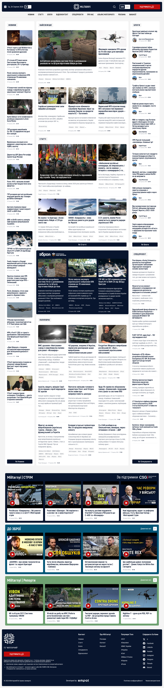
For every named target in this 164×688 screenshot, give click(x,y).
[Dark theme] (29, 6)
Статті (40, 14)
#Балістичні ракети (44, 371)
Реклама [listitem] (103, 639)
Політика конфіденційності (133, 681)
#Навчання (48, 79)
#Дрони (112, 67)
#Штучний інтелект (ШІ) (58, 308)
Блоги (49, 14)
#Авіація (48, 410)
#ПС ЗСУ (111, 448)
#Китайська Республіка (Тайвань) (77, 374)
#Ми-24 (91, 448)
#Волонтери (120, 305)
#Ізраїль (63, 410)
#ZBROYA (68, 79)
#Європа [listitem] (124, 661)
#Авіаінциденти (103, 448)
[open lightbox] (25, 494)
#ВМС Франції (48, 453)
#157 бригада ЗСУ (119, 184)
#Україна (41, 79)
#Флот (59, 456)
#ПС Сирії (49, 413)
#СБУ (112, 308)
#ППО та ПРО (42, 456)
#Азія (70, 371)
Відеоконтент (62, 14)
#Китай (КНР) (88, 371)
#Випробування (103, 371)
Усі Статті (82, 244)
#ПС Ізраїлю (42, 413)
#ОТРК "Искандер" (53, 374)
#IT (53, 305)
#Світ (100, 67)
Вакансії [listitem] (103, 646)
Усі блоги (145, 244)
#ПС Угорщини (72, 451)
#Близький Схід (43, 126)
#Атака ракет (55, 369)
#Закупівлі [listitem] (125, 643)
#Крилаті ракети (43, 374)
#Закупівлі (118, 67)
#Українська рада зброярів (75, 308)
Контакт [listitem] (103, 643)
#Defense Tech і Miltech (58, 79)
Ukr (122, 7)
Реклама (121, 14)
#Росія (116, 127)
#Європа (106, 67)
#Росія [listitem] (123, 664)
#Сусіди (124, 413)
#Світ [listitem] (123, 653)
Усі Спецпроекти (145, 461)
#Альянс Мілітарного (110, 305)
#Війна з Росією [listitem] (126, 657)
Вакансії (132, 14)
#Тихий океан (72, 377)
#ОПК (82, 305)
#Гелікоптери (78, 448)
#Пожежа (107, 413)
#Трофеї (110, 374)
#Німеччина (52, 190)
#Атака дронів (102, 410)
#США (105, 374)
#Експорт (77, 305)
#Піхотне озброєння (113, 371)
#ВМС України (53, 371)
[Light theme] (26, 6)
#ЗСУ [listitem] (123, 639)
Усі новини (19, 461)
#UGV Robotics (56, 451)
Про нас (90, 14)
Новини (31, 14)
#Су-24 (116, 448)
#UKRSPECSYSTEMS (117, 303)
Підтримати (145, 7)
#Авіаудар (41, 410)
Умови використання (153, 681)
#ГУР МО (101, 308)
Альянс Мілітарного (105, 14)
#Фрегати (41, 459)
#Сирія (59, 413)
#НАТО (61, 453)
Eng (127, 7)
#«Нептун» (41, 369)
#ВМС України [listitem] (126, 646)
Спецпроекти (77, 14)
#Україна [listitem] (124, 650)
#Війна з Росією (109, 127)
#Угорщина (91, 451)
